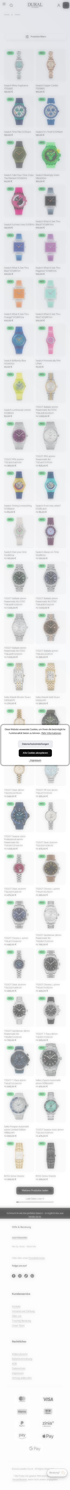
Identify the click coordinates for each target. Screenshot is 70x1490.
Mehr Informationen (51, 733)
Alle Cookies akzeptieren (35, 753)
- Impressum (35, 760)
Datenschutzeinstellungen (35, 744)
